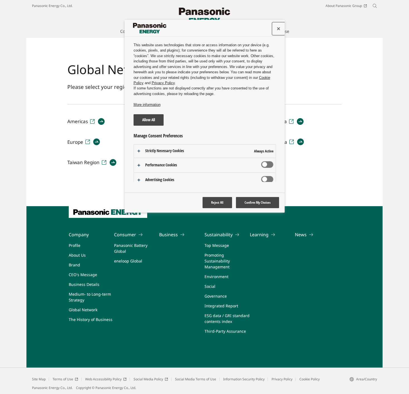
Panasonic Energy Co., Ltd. (52, 5)
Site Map (39, 379)
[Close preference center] (278, 29)
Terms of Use (63, 379)
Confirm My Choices (257, 202)
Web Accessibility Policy (103, 379)
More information (147, 105)
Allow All (148, 119)
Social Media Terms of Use (195, 379)
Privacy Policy (282, 379)
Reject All (217, 202)
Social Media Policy (148, 379)
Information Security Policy (244, 379)
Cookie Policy (309, 379)
